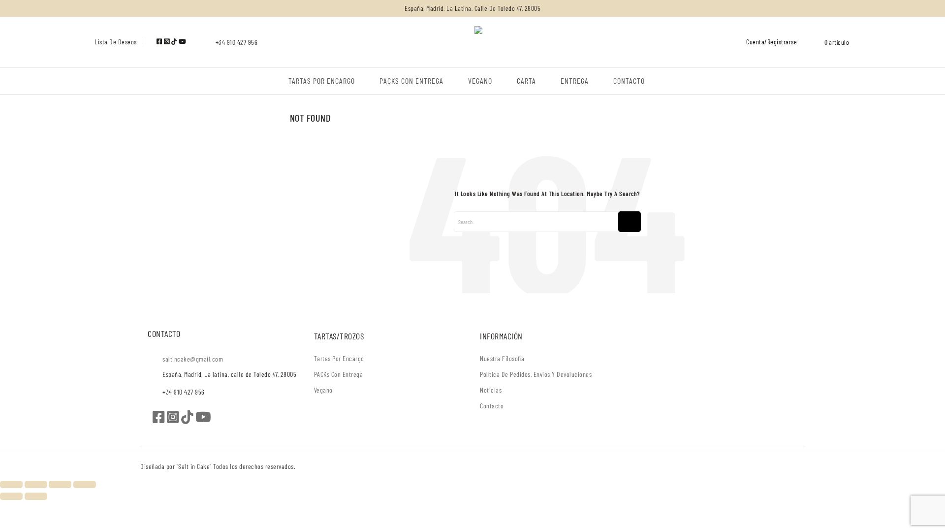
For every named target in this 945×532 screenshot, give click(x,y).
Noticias (491, 390)
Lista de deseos (115, 41)
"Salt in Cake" (195, 466)
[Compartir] (60, 484)
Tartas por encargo (339, 358)
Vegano (323, 390)
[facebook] (160, 41)
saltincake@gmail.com (192, 359)
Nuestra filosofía (502, 358)
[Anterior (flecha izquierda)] (11, 496)
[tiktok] (175, 41)
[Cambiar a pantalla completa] (36, 484)
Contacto (492, 405)
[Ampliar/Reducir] (11, 484)
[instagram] (167, 41)
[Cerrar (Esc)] (84, 484)
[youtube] (183, 41)
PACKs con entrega (338, 374)
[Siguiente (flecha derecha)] (36, 496)
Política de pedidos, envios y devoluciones (536, 374)
